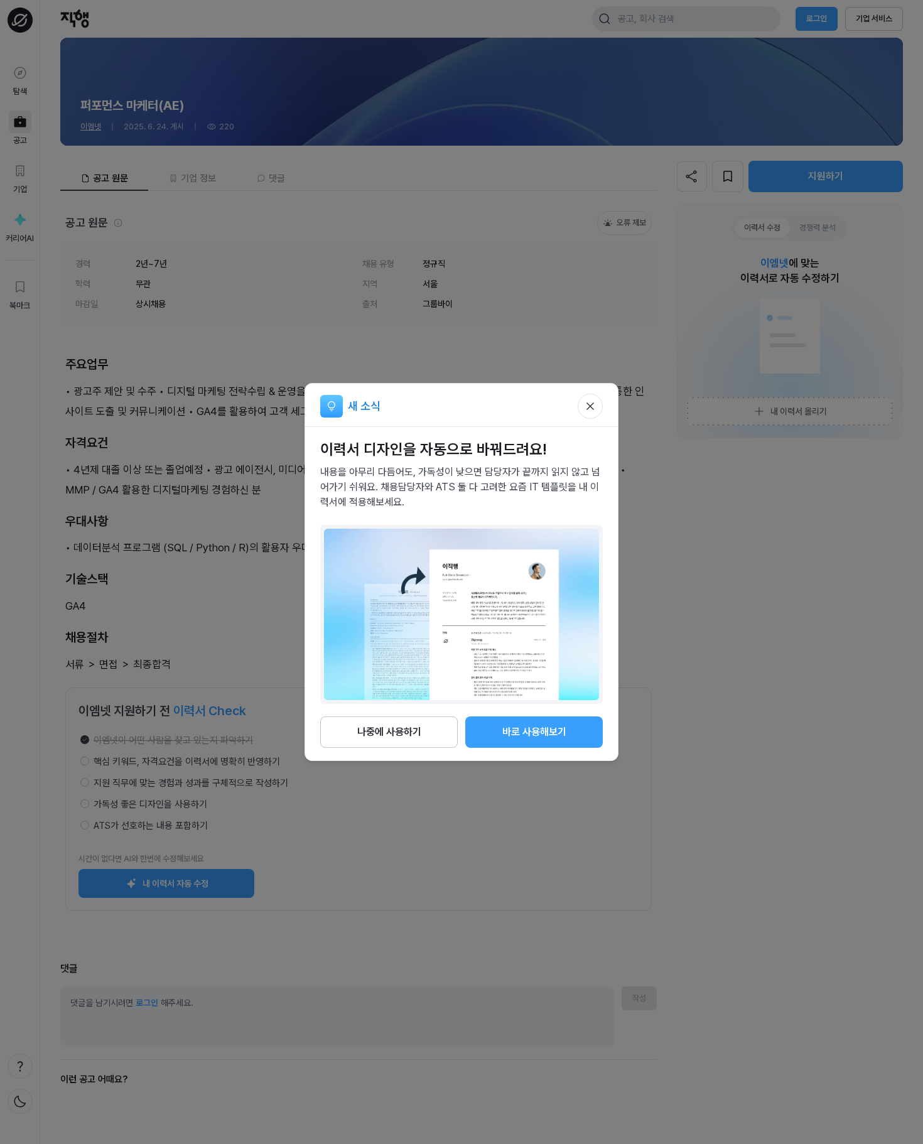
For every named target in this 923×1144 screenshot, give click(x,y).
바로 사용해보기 (534, 732)
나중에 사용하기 (389, 732)
